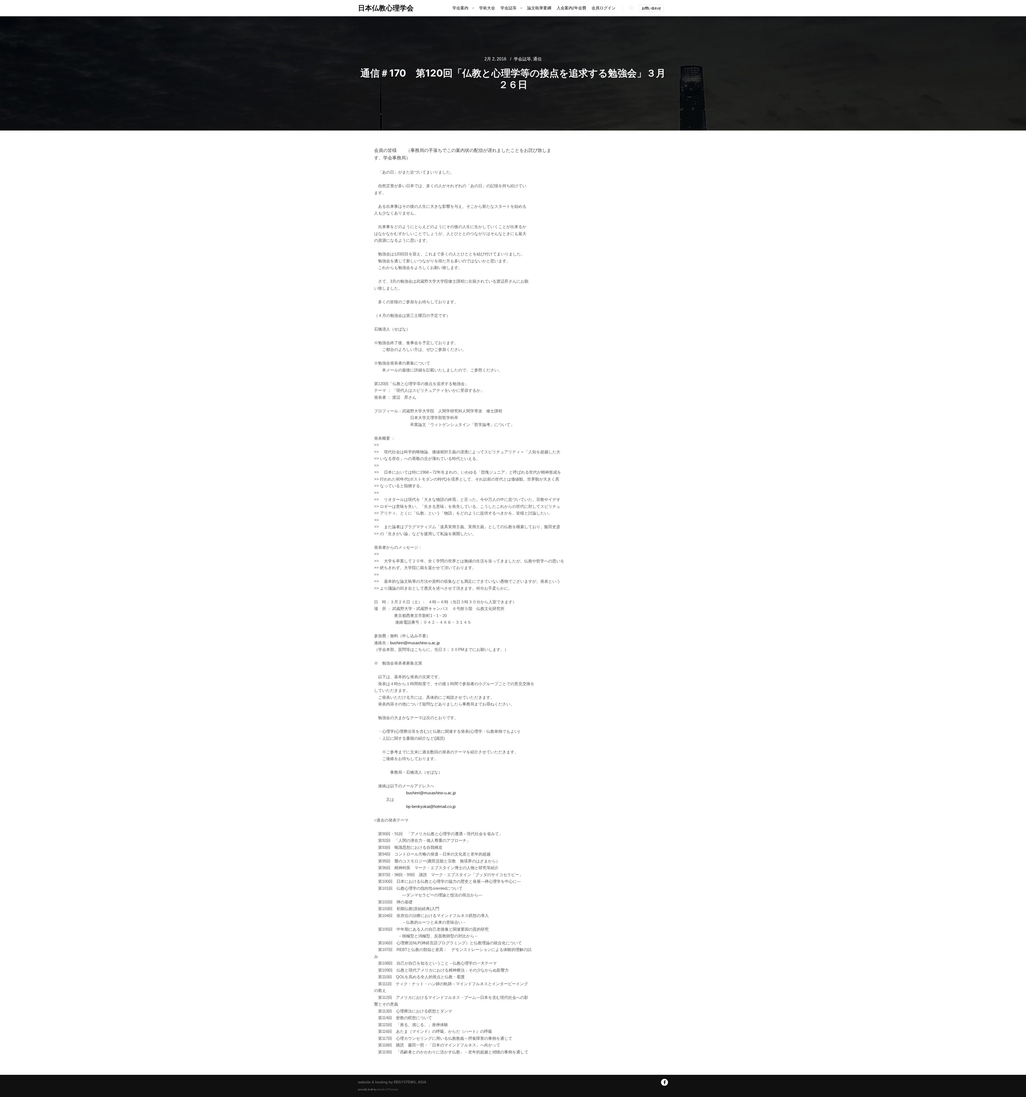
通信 (537, 59)
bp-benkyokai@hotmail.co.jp (431, 806)
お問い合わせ (651, 8)
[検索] (631, 8)
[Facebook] (664, 1082)
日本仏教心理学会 (384, 8)
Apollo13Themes (387, 1089)
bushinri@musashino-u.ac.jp (415, 642)
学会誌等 (522, 59)
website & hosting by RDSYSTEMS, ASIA (392, 1082)
